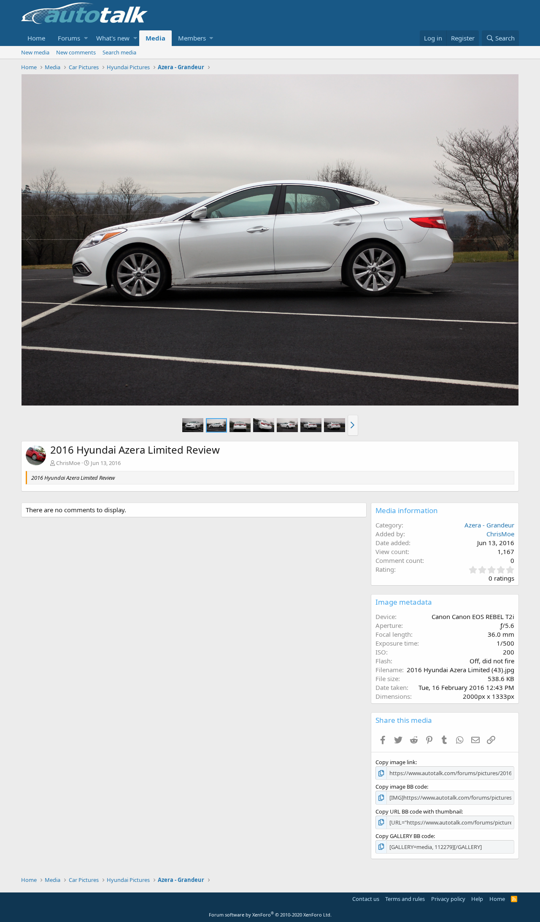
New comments (76, 52)
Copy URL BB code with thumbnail (418, 811)
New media (35, 52)
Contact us (365, 899)
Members (192, 38)
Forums (69, 38)
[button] (86, 38)
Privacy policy (448, 899)
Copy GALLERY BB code (404, 836)
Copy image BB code (401, 786)
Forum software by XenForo (270, 914)
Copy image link (395, 762)
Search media (119, 52)
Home (36, 38)
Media (155, 38)
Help (477, 899)
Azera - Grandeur (489, 525)
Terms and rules (405, 899)
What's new (113, 38)
